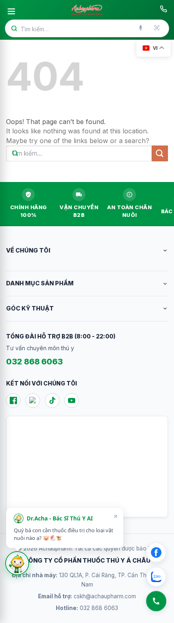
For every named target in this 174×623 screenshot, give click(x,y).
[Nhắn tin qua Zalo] (156, 577)
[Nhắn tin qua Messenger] (156, 552)
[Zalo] (32, 400)
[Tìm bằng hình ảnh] (157, 28)
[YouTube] (71, 400)
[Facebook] (13, 400)
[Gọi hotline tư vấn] (163, 9)
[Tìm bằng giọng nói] (141, 28)
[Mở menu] (11, 11)
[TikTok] (52, 400)
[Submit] (160, 153)
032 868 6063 (34, 361)
